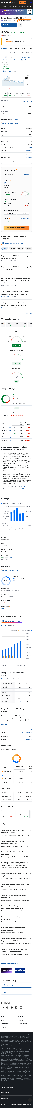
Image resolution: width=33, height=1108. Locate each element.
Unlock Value (26, 101)
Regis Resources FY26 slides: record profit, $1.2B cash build (16, 268)
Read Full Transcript (23, 487)
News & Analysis (21, 48)
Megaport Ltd (6, 812)
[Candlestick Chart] (3, 57)
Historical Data (25, 53)
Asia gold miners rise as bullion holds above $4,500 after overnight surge (14, 304)
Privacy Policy (5, 1092)
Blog (2, 1016)
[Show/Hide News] (12, 57)
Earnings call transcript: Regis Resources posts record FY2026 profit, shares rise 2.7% (15, 280)
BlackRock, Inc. (6, 796)
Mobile (3, 1020)
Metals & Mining (27, 729)
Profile (10, 53)
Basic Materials (27, 732)
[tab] (9, 324)
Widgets (3, 1027)
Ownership (17, 53)
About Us (20, 1016)
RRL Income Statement (11, 616)
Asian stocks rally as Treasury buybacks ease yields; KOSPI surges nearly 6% (15, 293)
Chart (11, 48)
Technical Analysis (9, 319)
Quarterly (11, 625)
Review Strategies (11, 43)
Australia (22, 6)
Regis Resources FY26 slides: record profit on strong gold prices (16, 257)
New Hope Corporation (23, 812)
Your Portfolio (5, 1023)
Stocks (4, 6)
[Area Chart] (6, 57)
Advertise (20, 1020)
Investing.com (5, 296)
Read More (4, 724)
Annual (3, 625)
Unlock (19, 701)
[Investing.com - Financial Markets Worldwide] (10, 2)
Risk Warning (4, 1098)
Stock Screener (12, 6)
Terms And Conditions (7, 1087)
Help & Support (22, 1023)
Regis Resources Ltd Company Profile (14, 710)
